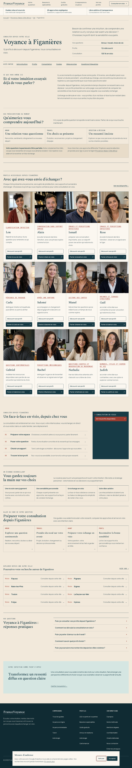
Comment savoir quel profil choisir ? (70, 641)
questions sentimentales (17, 365)
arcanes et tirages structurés (109, 298)
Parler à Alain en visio (50, 257)
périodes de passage (15, 298)
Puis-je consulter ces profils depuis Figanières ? (75, 621)
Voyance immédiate (59, 727)
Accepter (112, 758)
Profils (34, 64)
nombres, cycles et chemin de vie (112, 365)
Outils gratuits (64, 3)
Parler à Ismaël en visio (82, 257)
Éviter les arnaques (113, 749)
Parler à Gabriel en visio (19, 392)
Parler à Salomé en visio (50, 325)
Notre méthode (112, 722)
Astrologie (56, 738)
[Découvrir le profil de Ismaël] (81, 207)
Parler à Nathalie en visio (82, 392)
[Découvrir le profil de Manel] (81, 277)
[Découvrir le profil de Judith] (113, 344)
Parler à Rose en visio (113, 257)
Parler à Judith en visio (113, 392)
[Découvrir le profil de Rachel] (50, 344)
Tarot (54, 733)
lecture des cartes (78, 298)
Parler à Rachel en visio (50, 392)
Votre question (31, 3)
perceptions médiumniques (49, 365)
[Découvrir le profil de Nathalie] (81, 344)
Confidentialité (112, 733)
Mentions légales (113, 727)
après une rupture (46, 298)
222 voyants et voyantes (89, 717)
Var (34, 18)
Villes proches (71, 64)
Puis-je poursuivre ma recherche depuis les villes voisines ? (80, 648)
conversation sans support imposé (50, 227)
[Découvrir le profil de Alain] (50, 207)
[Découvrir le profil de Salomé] (50, 277)
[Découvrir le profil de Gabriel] (19, 344)
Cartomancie (84, 743)
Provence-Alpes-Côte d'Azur (21, 18)
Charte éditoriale (113, 738)
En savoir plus (49, 761)
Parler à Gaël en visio (113, 325)
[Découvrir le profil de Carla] (19, 277)
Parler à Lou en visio (19, 257)
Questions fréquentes (89, 64)
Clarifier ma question (59, 686)
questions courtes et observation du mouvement (81, 365)
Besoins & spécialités (46, 3)
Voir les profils (98, 3)
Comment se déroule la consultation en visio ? (74, 628)
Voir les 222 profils (121, 186)
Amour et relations (86, 733)
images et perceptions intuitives (79, 227)
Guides (59, 64)
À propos (110, 717)
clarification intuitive (17, 228)
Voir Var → (124, 569)
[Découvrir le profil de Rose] (113, 207)
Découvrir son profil (14, 251)
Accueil (6, 18)
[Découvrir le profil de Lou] (19, 207)
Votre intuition (22, 64)
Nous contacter (112, 743)
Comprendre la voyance (80, 3)
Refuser (101, 758)
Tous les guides (58, 717)
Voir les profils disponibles (110, 419)
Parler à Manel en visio (82, 325)
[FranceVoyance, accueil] (14, 3)
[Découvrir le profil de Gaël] (113, 277)
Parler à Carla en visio (19, 325)
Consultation (47, 64)
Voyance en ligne (58, 722)
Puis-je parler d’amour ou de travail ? (70, 634)
